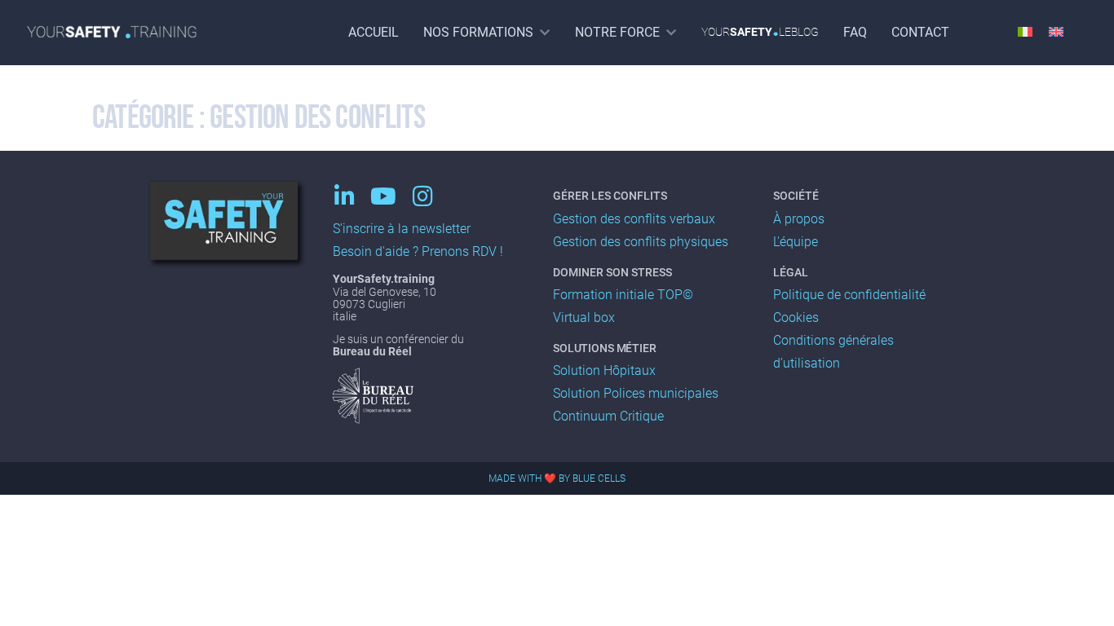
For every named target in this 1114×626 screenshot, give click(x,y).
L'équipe (795, 241)
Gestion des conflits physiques (640, 241)
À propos (798, 219)
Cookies (796, 317)
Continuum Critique (608, 416)
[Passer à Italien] (1025, 30)
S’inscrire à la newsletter (402, 228)
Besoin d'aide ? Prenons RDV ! (418, 251)
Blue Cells (599, 478)
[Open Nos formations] (544, 32)
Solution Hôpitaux (604, 370)
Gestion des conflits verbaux (634, 219)
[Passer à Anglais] (1056, 30)
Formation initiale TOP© (623, 294)
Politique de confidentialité (849, 294)
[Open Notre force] (671, 32)
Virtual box (584, 317)
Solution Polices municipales (635, 393)
